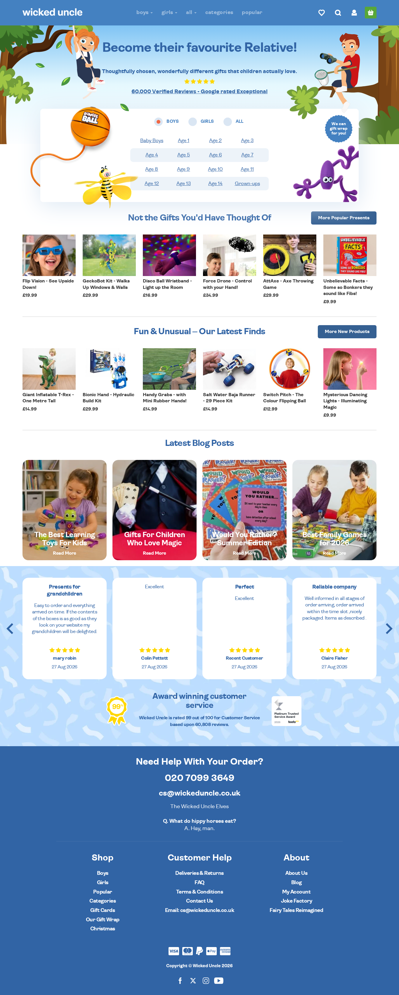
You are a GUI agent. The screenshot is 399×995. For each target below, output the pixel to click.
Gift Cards (102, 910)
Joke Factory (296, 901)
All (189, 12)
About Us (296, 873)
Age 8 (151, 169)
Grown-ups (247, 183)
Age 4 (151, 155)
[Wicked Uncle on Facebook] (180, 980)
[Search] (338, 12)
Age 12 (152, 183)
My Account (296, 892)
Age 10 (215, 169)
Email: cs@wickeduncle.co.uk (199, 910)
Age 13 (183, 183)
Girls (168, 12)
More (343, 217)
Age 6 (215, 155)
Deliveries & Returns (199, 873)
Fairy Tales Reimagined (296, 910)
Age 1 (183, 140)
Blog (296, 882)
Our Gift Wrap (102, 919)
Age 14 (215, 183)
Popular (252, 12)
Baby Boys (151, 140)
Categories (219, 12)
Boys (143, 12)
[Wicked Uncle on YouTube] (219, 980)
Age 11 (247, 169)
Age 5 (183, 155)
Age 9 (183, 169)
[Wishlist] (321, 12)
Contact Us (199, 901)
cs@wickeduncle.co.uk (199, 793)
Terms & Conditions (199, 892)
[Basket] (371, 12)
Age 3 (247, 140)
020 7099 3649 (200, 778)
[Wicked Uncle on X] (193, 980)
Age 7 (247, 155)
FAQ (199, 882)
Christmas (102, 929)
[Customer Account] (354, 12)
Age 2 (215, 140)
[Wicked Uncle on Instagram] (206, 980)
